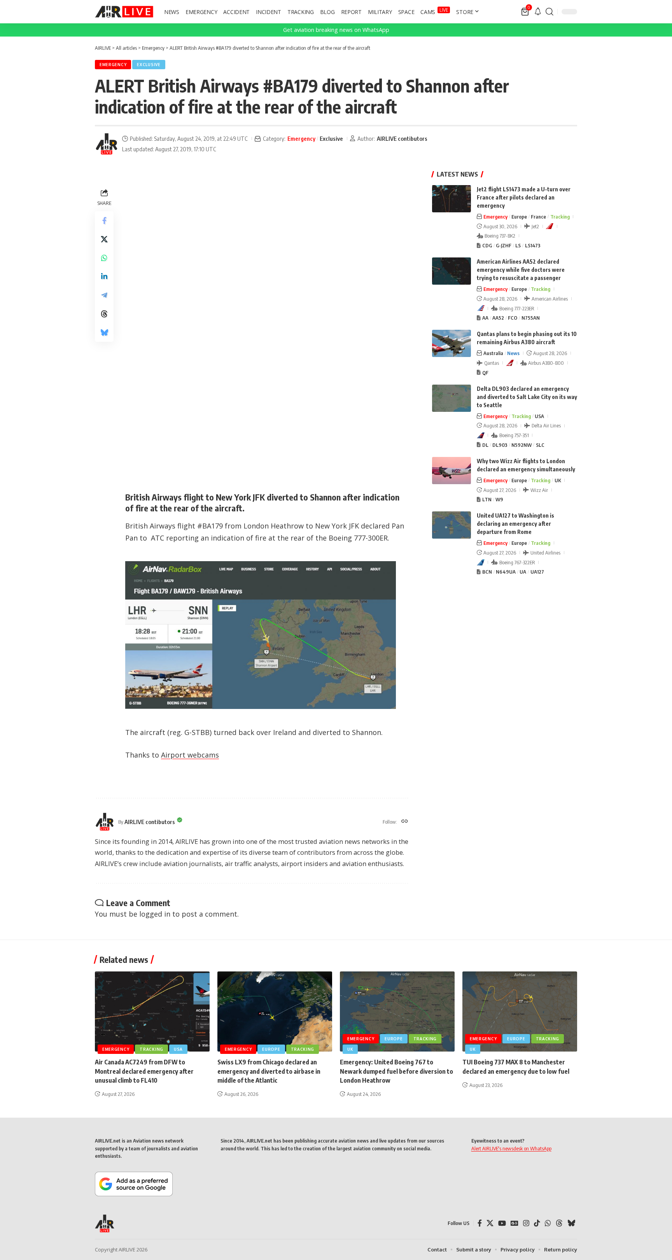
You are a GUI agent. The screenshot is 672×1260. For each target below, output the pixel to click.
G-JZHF (503, 245)
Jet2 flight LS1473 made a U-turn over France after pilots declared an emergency (523, 197)
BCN (487, 572)
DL (485, 445)
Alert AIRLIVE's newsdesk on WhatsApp (511, 1148)
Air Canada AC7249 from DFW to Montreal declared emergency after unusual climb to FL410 (144, 1071)
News (513, 353)
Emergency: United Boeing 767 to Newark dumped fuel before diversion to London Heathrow (396, 1071)
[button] (549, 11)
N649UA (506, 572)
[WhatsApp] (548, 1223)
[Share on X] (104, 239)
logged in (154, 914)
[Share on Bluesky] (104, 332)
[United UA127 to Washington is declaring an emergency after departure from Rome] (451, 525)
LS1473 (533, 245)
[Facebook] (480, 1223)
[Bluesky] (571, 1223)
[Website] (405, 822)
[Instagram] (526, 1223)
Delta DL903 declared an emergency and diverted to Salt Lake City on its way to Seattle (527, 396)
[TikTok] (537, 1223)
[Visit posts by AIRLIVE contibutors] (106, 144)
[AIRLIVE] (124, 12)
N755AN (531, 318)
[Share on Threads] (104, 313)
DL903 (500, 445)
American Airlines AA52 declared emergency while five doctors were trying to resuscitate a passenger (521, 269)
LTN (487, 499)
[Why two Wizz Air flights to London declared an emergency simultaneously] (451, 470)
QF (485, 372)
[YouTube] (502, 1223)
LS (518, 245)
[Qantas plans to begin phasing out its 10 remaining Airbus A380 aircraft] (451, 343)
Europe (519, 217)
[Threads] (559, 1223)
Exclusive (148, 64)
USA (539, 416)
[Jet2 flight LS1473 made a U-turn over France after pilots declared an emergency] (451, 198)
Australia (493, 353)
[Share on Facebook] (104, 220)
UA (523, 572)
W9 (499, 499)
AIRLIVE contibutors (402, 138)
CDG (487, 245)
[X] (490, 1223)
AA (485, 318)
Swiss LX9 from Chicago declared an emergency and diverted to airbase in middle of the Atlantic (268, 1071)
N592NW (521, 445)
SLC (540, 445)
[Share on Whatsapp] (104, 257)
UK (558, 480)
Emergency (113, 64)
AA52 (498, 318)
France (538, 217)
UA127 (537, 572)
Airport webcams (190, 755)
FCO (512, 318)
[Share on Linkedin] (104, 276)
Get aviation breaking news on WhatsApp (336, 29)
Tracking (560, 217)
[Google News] (514, 1223)
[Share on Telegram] (104, 295)
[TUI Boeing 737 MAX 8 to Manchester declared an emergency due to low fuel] (519, 1011)
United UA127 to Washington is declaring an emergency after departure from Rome (515, 523)
